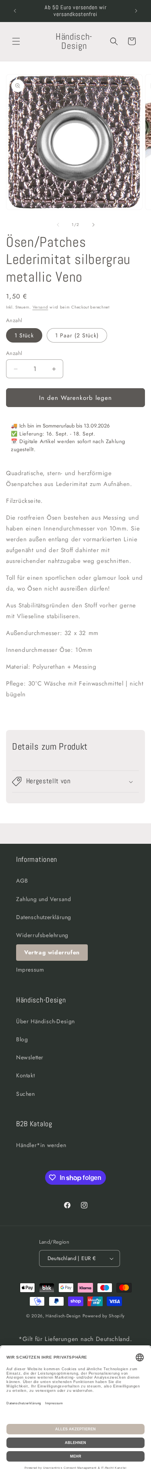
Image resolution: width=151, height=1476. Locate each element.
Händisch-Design (63, 1316)
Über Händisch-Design (45, 1021)
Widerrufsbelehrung (42, 935)
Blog (22, 1039)
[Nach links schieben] (58, 225)
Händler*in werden (41, 1145)
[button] (16, 41)
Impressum (30, 970)
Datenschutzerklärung (43, 917)
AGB (22, 881)
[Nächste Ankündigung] (136, 11)
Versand (40, 307)
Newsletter (29, 1057)
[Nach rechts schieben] (93, 225)
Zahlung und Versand (43, 899)
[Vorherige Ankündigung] (15, 11)
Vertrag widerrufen (52, 952)
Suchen (25, 1094)
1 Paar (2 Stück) (77, 335)
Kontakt (25, 1075)
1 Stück (24, 335)
